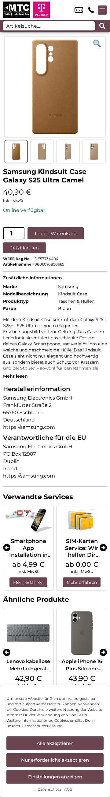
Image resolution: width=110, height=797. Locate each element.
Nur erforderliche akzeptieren (55, 760)
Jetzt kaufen (24, 248)
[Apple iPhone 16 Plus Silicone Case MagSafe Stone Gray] (82, 633)
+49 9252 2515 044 (91, 10)
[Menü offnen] (102, 10)
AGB (68, 789)
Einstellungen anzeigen (55, 777)
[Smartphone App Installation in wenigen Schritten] (28, 520)
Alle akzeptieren (55, 743)
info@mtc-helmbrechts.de (78, 10)
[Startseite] (16, 10)
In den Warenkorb (55, 233)
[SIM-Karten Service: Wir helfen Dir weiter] (82, 520)
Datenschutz (49, 789)
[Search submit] (102, 25)
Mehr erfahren (28, 582)
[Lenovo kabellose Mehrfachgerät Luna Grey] (28, 633)
